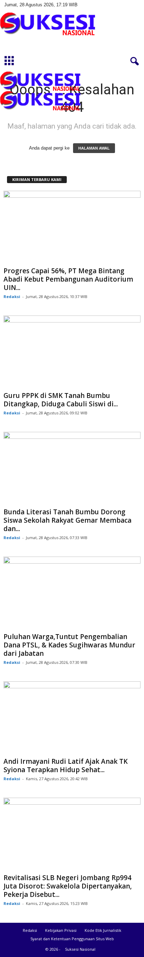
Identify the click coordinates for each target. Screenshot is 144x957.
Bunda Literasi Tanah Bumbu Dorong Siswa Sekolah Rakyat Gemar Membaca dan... (67, 520)
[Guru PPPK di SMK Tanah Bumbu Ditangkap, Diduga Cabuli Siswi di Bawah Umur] (72, 352)
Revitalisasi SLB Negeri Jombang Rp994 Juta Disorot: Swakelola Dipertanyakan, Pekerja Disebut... (67, 886)
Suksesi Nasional (80, 949)
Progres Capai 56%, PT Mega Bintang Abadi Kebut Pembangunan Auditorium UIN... (68, 279)
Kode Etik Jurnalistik (103, 930)
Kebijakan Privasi (61, 930)
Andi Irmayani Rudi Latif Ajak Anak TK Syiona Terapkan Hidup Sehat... (65, 765)
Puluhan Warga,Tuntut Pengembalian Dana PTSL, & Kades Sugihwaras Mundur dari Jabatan (69, 645)
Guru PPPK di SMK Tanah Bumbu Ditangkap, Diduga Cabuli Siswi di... (60, 399)
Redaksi (11, 296)
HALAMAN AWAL (94, 148)
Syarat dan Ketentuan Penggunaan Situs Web (72, 938)
